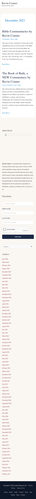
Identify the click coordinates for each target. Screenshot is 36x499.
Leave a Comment (7, 85)
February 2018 (6, 468)
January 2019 (6, 452)
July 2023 (5, 329)
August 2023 (5, 326)
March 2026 (5, 262)
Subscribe (18, 237)
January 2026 (6, 268)
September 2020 (6, 403)
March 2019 (5, 445)
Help (17, 495)
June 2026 (5, 259)
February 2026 (6, 265)
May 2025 (5, 288)
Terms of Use (21, 488)
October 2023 (6, 320)
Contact (23, 495)
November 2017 (6, 471)
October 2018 (6, 455)
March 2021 (5, 391)
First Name (6, 209)
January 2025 (6, 291)
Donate (13, 495)
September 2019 (6, 432)
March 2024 (5, 307)
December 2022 (6, 342)
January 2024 (6, 310)
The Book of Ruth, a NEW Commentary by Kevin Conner (16, 77)
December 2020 (6, 397)
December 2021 (6, 374)
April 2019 (5, 442)
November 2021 (6, 378)
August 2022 (5, 352)
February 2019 (6, 448)
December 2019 (6, 429)
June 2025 (5, 285)
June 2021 (5, 384)
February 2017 (6, 474)
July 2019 (5, 435)
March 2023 (5, 336)
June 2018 (5, 464)
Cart (31, 492)
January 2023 (6, 339)
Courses (21, 492)
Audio (16, 492)
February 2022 (6, 368)
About (6, 492)
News (12, 39)
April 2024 (5, 304)
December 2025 (6, 272)
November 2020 (6, 400)
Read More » (6, 64)
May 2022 (5, 358)
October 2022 (6, 346)
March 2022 (5, 365)
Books (11, 492)
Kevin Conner (9, 3)
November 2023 (6, 317)
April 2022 (5, 362)
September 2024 (6, 297)
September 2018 (6, 458)
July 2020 (5, 410)
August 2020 (5, 407)
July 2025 (5, 281)
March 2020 (5, 423)
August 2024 (5, 301)
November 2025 (6, 275)
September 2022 (6, 349)
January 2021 (6, 394)
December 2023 (6, 314)
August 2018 (5, 461)
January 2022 (6, 371)
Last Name (6, 218)
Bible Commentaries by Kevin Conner (17, 33)
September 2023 (6, 323)
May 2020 (5, 416)
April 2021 (5, 387)
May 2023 (5, 333)
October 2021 (6, 381)
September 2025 (6, 278)
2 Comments (5, 39)
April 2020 (5, 419)
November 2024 (6, 294)
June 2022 (5, 355)
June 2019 (5, 439)
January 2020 (6, 426)
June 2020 (5, 413)
